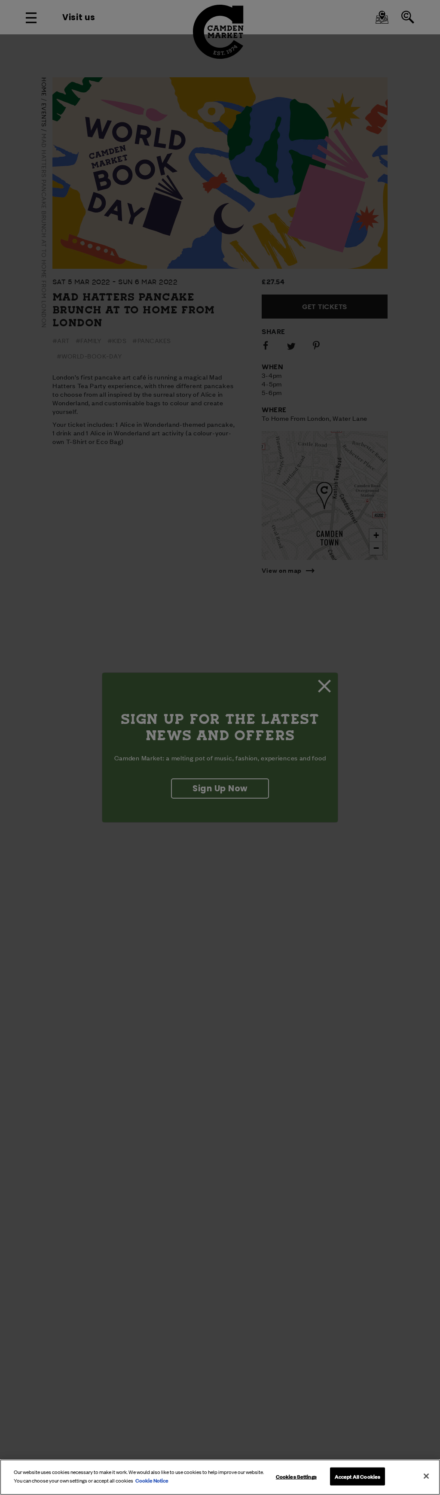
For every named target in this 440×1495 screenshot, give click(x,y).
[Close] (426, 1476)
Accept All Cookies (357, 1476)
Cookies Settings (296, 1476)
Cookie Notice (151, 1480)
